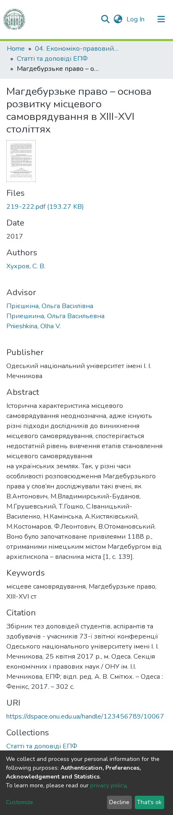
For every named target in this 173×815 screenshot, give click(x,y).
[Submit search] (105, 19)
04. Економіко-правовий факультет (77, 48)
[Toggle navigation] (161, 19)
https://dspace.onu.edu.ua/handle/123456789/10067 (85, 716)
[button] (118, 19)
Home (16, 48)
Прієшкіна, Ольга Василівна (49, 306)
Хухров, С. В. (25, 266)
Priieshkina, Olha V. (33, 326)
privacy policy (108, 785)
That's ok (149, 802)
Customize (19, 802)
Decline (119, 802)
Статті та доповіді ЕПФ (52, 58)
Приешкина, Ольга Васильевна (55, 316)
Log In (136, 19)
